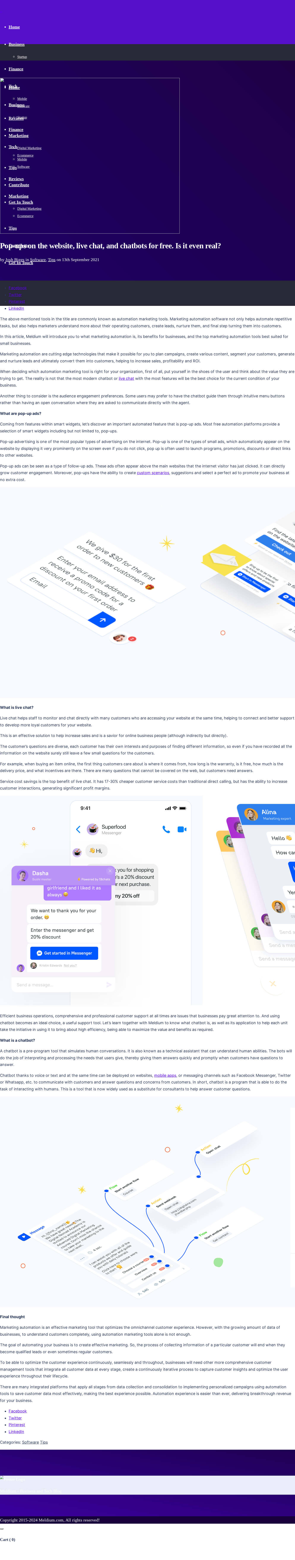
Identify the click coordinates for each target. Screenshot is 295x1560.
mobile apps (165, 1075)
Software (38, 259)
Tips (52, 259)
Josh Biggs (14, 259)
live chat (126, 378)
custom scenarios (153, 472)
